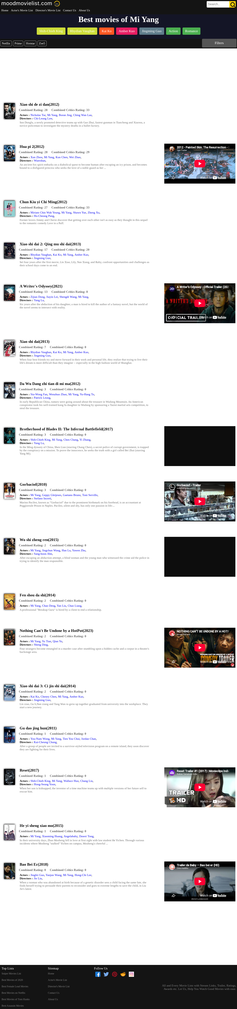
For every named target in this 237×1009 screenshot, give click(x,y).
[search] (221, 4)
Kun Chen (62, 157)
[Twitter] (106, 974)
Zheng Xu (93, 212)
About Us (84, 10)
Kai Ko (57, 254)
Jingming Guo (42, 258)
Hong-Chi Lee (83, 875)
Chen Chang (71, 439)
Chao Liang (74, 605)
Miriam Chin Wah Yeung (45, 212)
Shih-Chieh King (40, 439)
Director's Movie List (47, 10)
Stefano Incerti (42, 498)
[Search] (232, 4)
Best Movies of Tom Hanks (16, 999)
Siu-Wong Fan (38, 394)
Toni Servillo (90, 495)
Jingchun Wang (51, 550)
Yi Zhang (84, 439)
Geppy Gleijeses (51, 495)
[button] (33, 110)
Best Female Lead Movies (15, 986)
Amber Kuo (81, 254)
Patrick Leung (42, 397)
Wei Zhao (75, 157)
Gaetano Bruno (72, 495)
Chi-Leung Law (43, 118)
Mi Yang (52, 115)
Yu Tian (46, 641)
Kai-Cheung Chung (45, 742)
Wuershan (39, 160)
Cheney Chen (48, 696)
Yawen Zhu (78, 550)
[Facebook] (98, 974)
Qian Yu (57, 641)
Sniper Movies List (11, 973)
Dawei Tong (86, 836)
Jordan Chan (88, 738)
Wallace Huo (71, 780)
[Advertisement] (118, 72)
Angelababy (71, 836)
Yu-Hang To (87, 394)
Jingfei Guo (37, 875)
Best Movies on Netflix (13, 992)
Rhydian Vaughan (40, 254)
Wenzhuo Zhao (58, 394)
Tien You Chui (71, 738)
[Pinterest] (114, 974)
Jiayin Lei (52, 296)
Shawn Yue (79, 212)
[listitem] (51, 31)
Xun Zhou (36, 157)
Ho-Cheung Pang (44, 216)
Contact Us (69, 10)
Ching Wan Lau (82, 115)
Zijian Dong (37, 296)
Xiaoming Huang (52, 836)
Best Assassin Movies (13, 1005)
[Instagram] (131, 974)
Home (4, 10)
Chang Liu (86, 780)
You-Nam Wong (39, 738)
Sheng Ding (41, 644)
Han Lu (66, 550)
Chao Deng (48, 605)
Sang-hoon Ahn (43, 553)
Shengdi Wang (68, 296)
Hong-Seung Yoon (44, 784)
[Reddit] (123, 974)
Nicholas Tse (38, 115)
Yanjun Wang (53, 875)
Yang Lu (39, 300)
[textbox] (214, 4)
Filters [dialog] (219, 43)
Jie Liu (38, 878)
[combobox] (214, 4)
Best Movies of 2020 (12, 980)
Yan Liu (61, 605)
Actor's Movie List (22, 10)
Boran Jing (65, 115)
